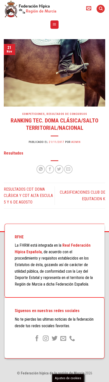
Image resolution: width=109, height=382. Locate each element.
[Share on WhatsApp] (41, 169)
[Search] (101, 9)
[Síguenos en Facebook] (37, 339)
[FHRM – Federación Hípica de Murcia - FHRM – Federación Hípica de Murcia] (40, 9)
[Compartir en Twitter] (59, 169)
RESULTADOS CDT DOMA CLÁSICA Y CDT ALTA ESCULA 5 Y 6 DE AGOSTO (28, 196)
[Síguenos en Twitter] (54, 339)
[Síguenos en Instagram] (46, 339)
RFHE (19, 237)
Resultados (13, 153)
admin (75, 142)
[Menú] (54, 24)
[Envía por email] (68, 169)
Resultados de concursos (66, 114)
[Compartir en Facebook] (50, 169)
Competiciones (33, 114)
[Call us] (72, 339)
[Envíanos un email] (63, 339)
